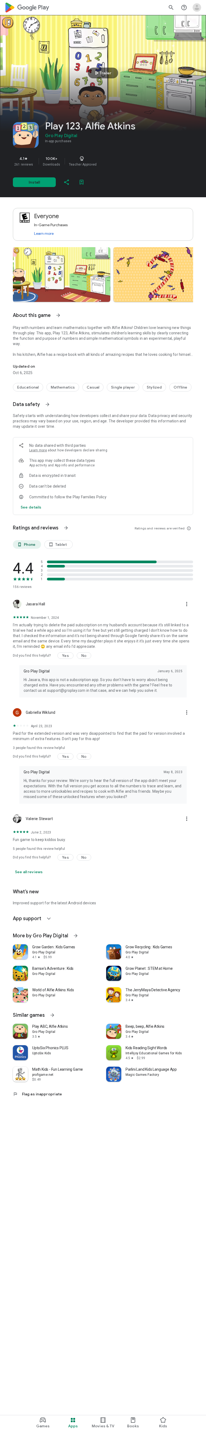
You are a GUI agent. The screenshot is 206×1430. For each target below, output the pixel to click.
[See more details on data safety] (31, 507)
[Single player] (123, 387)
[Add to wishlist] (81, 182)
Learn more (44, 233)
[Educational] (28, 387)
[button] (61, 274)
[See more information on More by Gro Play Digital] (75, 935)
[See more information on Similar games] (52, 1015)
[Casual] (93, 387)
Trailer (102, 73)
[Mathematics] (62, 387)
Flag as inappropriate (37, 1094)
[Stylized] (154, 387)
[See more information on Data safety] (47, 404)
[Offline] (180, 387)
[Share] (66, 182)
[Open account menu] (196, 7)
